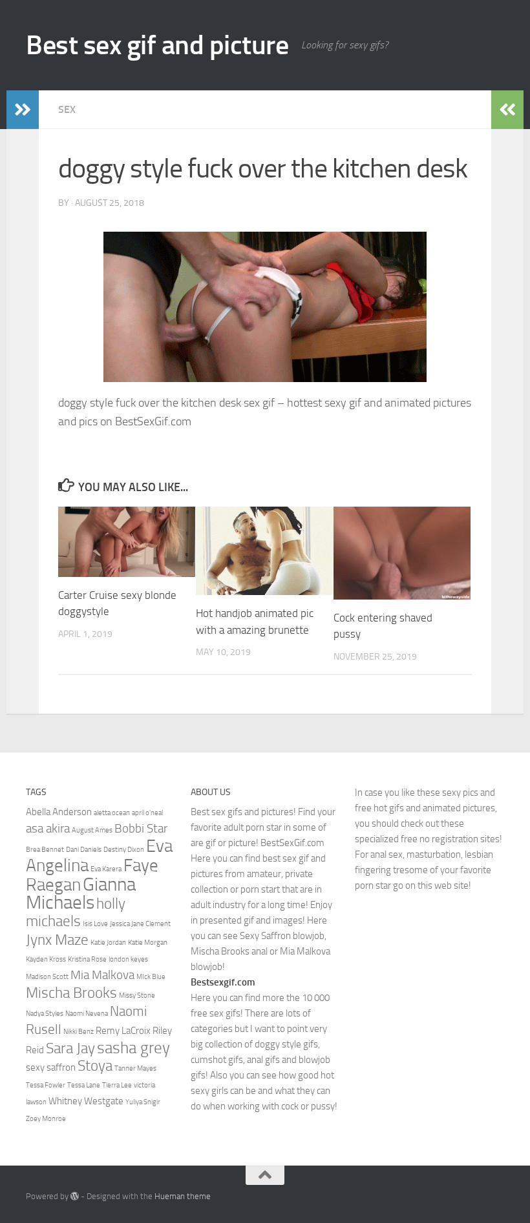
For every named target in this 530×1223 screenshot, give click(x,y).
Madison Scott (47, 977)
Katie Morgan (147, 942)
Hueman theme (182, 1196)
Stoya (95, 1065)
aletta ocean (112, 813)
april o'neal (147, 813)
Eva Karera (106, 869)
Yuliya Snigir (142, 1102)
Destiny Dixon (123, 849)
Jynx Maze (57, 940)
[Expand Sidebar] (22, 109)
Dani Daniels (83, 849)
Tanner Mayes (135, 1068)
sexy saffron (51, 1067)
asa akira (48, 829)
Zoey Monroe (46, 1119)
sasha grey (133, 1047)
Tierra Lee (117, 1085)
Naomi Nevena (86, 1013)
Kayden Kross (46, 959)
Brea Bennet (45, 849)
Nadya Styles (44, 1013)
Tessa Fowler (45, 1085)
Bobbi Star (140, 829)
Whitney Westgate (85, 1101)
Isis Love (95, 924)
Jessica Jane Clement (140, 924)
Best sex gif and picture (157, 45)
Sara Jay (70, 1048)
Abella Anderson (59, 812)
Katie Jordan (108, 942)
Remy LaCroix (123, 1030)
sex (67, 109)
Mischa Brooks (71, 993)
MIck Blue (150, 977)
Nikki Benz (78, 1031)
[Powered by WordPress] (74, 1196)
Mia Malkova (102, 975)
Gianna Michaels (81, 893)
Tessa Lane (83, 1085)
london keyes (128, 959)
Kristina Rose (87, 959)
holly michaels (75, 912)
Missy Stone (137, 995)
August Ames (92, 830)
